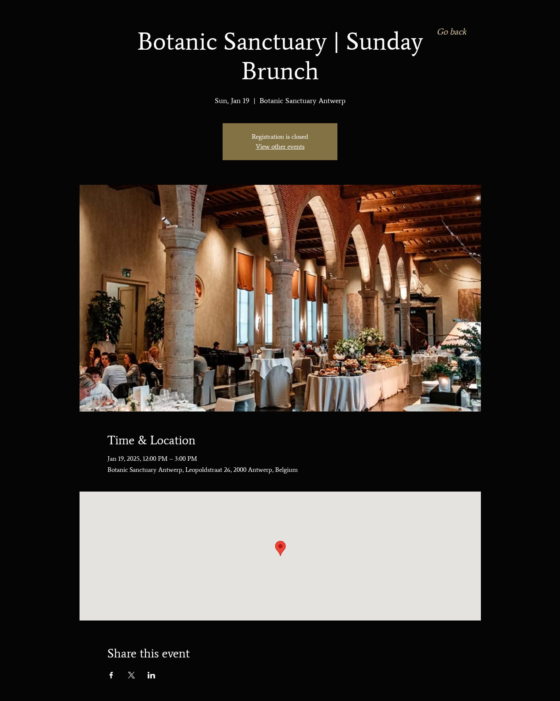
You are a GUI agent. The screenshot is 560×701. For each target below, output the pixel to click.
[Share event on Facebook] (111, 675)
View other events (280, 146)
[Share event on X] (131, 675)
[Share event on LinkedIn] (151, 675)
